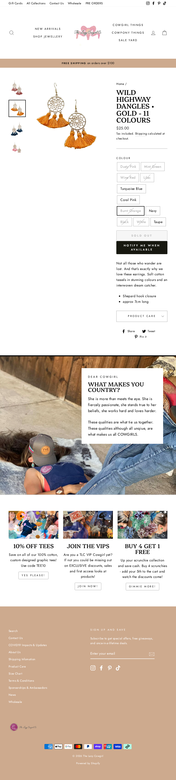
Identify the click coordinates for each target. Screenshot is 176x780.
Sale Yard (128, 40)
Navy (153, 210)
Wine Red (127, 177)
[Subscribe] (152, 654)
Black (124, 221)
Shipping (141, 133)
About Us (14, 652)
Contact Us (57, 3)
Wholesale (74, 3)
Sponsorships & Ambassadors (28, 688)
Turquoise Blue (131, 188)
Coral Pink (128, 199)
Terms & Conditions (21, 680)
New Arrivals (48, 29)
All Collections (36, 3)
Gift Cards (15, 3)
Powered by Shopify (88, 763)
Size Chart (15, 673)
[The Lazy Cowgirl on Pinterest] (109, 667)
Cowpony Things (128, 33)
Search (13, 631)
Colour (123, 158)
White (141, 221)
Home (120, 84)
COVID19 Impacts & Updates (28, 645)
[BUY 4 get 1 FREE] (142, 525)
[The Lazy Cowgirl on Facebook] (101, 667)
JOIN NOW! (88, 586)
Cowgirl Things (128, 25)
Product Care (142, 316)
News (12, 695)
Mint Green (152, 166)
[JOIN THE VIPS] (88, 525)
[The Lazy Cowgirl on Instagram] (93, 667)
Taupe (158, 221)
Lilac (147, 177)
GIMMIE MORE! (142, 586)
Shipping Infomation (22, 659)
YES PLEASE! (33, 575)
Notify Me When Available (142, 247)
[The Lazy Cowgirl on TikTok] (118, 667)
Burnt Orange (130, 210)
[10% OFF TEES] (33, 525)
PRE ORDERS (94, 3)
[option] (91, 63)
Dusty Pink (128, 166)
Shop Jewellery (47, 36)
